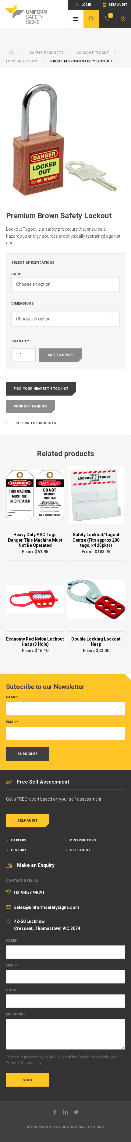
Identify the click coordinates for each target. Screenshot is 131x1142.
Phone (12, 990)
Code (16, 274)
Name (12, 697)
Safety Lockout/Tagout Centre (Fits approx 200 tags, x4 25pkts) (96, 540)
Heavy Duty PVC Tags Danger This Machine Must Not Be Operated (35, 540)
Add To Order (61, 355)
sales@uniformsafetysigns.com (46, 907)
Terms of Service (19, 1063)
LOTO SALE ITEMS (21, 61)
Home (11, 53)
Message (15, 1014)
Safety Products (47, 53)
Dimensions (22, 304)
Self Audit (27, 820)
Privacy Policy (101, 1057)
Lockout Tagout (93, 53)
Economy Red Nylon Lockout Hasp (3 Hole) (35, 642)
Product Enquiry (30, 406)
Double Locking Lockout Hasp (96, 642)
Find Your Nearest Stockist (41, 389)
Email (12, 722)
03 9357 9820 (29, 893)
